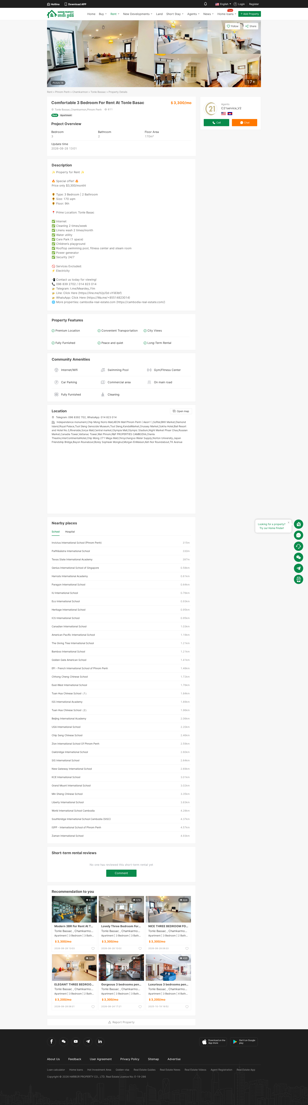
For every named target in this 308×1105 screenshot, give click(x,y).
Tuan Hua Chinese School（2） (70, 710)
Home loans (76, 1069)
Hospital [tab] (70, 531)
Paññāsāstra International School (71, 550)
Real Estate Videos (195, 1069)
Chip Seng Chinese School (67, 735)
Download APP (77, 4)
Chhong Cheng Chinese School (70, 676)
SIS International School (65, 760)
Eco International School (66, 601)
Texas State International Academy (72, 559)
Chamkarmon (80, 91)
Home (91, 14)
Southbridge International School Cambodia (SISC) (81, 818)
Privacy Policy (129, 1059)
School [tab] (56, 531)
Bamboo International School (68, 651)
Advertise (174, 1059)
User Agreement (101, 1059)
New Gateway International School (72, 768)
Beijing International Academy (69, 718)
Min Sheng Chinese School (67, 793)
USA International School (66, 726)
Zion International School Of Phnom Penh (75, 743)
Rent (114, 14)
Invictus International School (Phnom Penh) (77, 542)
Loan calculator (56, 1069)
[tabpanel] (121, 689)
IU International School (65, 592)
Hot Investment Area (99, 1069)
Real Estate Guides (144, 1069)
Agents (192, 14)
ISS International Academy (67, 701)
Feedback (74, 1059)
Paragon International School (68, 584)
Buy (101, 14)
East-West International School (69, 684)
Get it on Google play (247, 1041)
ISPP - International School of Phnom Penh (76, 827)
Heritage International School (68, 609)
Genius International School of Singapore (75, 567)
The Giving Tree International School (73, 643)
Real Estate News (170, 1069)
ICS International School (65, 617)
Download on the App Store (216, 1041)
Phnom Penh (62, 91)
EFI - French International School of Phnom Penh (80, 668)
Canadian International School (69, 626)
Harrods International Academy (70, 576)
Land (159, 14)
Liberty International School (68, 802)
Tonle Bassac (98, 91)
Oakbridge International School (70, 751)
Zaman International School (67, 835)
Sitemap (153, 1059)
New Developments (136, 14)
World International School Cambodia (73, 810)
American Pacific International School (73, 634)
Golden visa (122, 1069)
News (207, 14)
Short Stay (173, 14)
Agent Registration (221, 1069)
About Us (53, 1059)
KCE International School (66, 777)
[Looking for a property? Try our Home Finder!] (298, 524)
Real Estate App (246, 1069)
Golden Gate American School (69, 659)
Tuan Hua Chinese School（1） (70, 693)
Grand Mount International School (71, 785)
